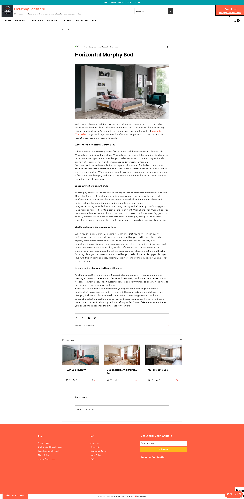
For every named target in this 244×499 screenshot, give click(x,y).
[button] (36, 20)
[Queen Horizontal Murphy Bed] (122, 355)
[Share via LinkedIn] (88, 318)
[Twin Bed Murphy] (80, 355)
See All (179, 340)
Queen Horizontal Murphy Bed (122, 371)
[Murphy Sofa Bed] (163, 355)
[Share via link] (95, 318)
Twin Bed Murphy (75, 369)
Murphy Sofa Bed (158, 369)
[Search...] (170, 11)
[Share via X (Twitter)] (82, 318)
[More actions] (167, 46)
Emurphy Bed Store (29, 9)
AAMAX (143, 496)
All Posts (65, 29)
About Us (94, 443)
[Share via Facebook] (76, 318)
